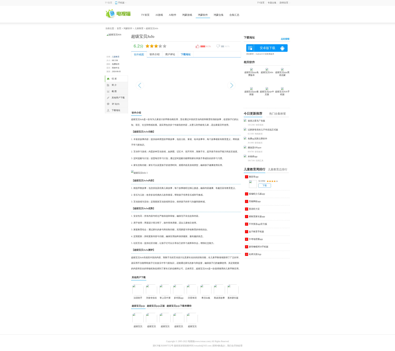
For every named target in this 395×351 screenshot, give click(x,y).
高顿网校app (255, 201)
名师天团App (255, 254)
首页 (119, 28)
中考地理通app (256, 239)
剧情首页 (284, 3)
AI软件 (172, 15)
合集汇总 (234, 15)
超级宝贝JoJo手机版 (138, 327)
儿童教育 (139, 28)
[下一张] (213, 83)
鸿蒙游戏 (187, 15)
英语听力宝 (254, 209)
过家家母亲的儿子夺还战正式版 (263, 130)
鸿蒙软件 (203, 15)
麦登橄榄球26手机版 (258, 247)
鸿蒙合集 (219, 15)
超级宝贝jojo (138, 306)
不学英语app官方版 (258, 224)
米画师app (252, 156)
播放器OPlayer (254, 147)
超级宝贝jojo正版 (156, 306)
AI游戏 (159, 15)
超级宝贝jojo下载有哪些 (179, 306)
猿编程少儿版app (257, 194)
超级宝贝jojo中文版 (179, 327)
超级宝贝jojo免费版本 (151, 327)
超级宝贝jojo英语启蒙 (282, 73)
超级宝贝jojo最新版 (165, 327)
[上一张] (158, 83)
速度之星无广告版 (256, 121)
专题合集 (272, 3)
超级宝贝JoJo (192, 327)
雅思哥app (253, 177)
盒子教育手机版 (256, 231)
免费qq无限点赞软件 (257, 139)
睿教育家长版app (257, 216)
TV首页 (108, 3)
